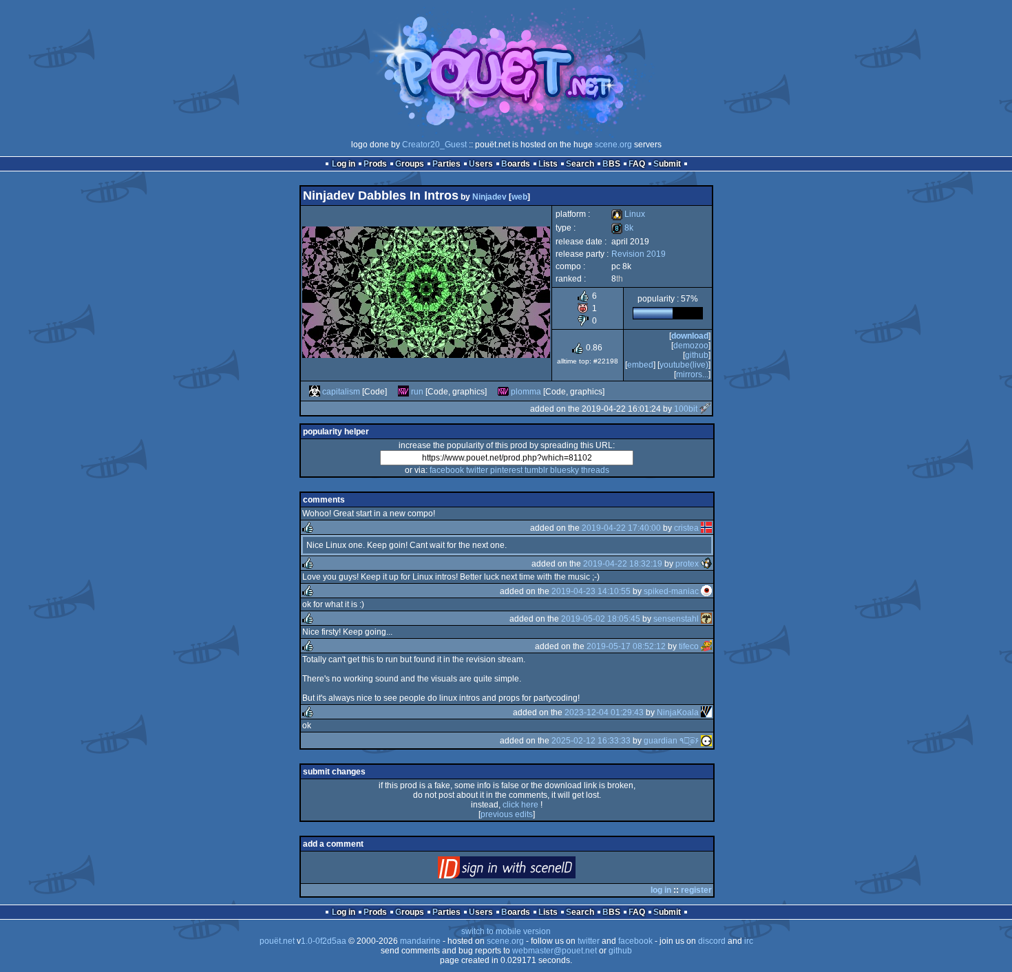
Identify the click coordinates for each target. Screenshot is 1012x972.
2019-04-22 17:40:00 (621, 528)
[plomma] (503, 392)
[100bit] (704, 409)
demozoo (690, 345)
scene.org (613, 144)
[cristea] (706, 528)
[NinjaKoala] (706, 712)
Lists (548, 164)
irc (748, 941)
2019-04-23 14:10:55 (591, 591)
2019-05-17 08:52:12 (626, 646)
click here (520, 805)
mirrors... (692, 374)
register (696, 890)
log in (661, 890)
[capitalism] (314, 392)
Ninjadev (489, 197)
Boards (515, 164)
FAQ (637, 164)
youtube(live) (684, 365)
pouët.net (277, 941)
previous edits (507, 814)
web (519, 197)
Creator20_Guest (434, 144)
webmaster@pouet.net (554, 950)
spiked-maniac (671, 591)
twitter (477, 470)
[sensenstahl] (706, 619)
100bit (685, 409)
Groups (409, 164)
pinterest (506, 470)
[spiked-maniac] (706, 591)
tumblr (536, 470)
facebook (447, 470)
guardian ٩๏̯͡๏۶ (671, 741)
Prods (375, 164)
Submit (667, 164)
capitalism (341, 392)
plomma (526, 392)
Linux (628, 214)
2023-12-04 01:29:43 (604, 712)
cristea (686, 528)
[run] (403, 392)
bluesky (564, 470)
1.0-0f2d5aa (323, 941)
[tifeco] (706, 646)
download (689, 336)
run (417, 392)
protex (687, 564)
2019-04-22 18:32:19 (622, 564)
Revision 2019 (638, 254)
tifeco (689, 646)
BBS (611, 164)
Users (481, 164)
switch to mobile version (506, 931)
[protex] (706, 564)
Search (580, 164)
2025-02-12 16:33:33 (591, 741)
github (696, 355)
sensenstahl (676, 619)
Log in (343, 164)
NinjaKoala (678, 712)
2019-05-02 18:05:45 (600, 619)
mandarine (420, 941)
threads (595, 470)
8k (622, 228)
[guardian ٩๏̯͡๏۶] (706, 741)
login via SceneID (530, 870)
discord (712, 941)
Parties (446, 164)
